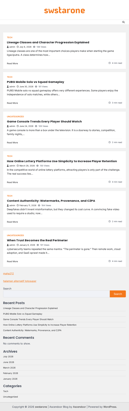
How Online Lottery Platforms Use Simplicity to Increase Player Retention (62, 161)
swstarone (64, 9)
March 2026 (9, 367)
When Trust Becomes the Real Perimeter (37, 240)
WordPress (109, 406)
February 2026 (10, 373)
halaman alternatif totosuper (19, 281)
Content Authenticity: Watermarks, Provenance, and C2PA (51, 201)
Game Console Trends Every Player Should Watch (44, 121)
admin (12, 47)
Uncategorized (15, 116)
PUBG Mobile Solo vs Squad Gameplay (35, 82)
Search (7, 288)
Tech (9, 37)
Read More (12, 63)
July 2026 (8, 356)
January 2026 (10, 379)
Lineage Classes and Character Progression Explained (48, 42)
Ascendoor (79, 406)
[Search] (123, 22)
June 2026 (8, 362)
